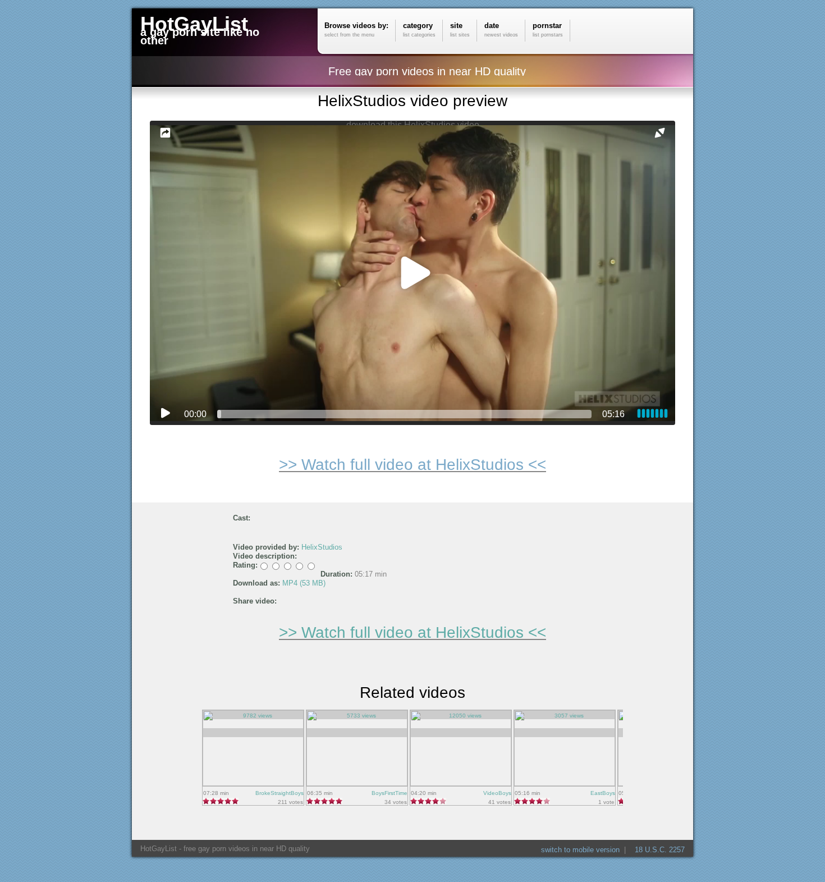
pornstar (548, 29)
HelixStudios (321, 547)
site (460, 29)
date (501, 29)
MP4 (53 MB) (304, 583)
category (419, 29)
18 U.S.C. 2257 (660, 850)
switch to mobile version (580, 850)
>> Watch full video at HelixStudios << (412, 464)
